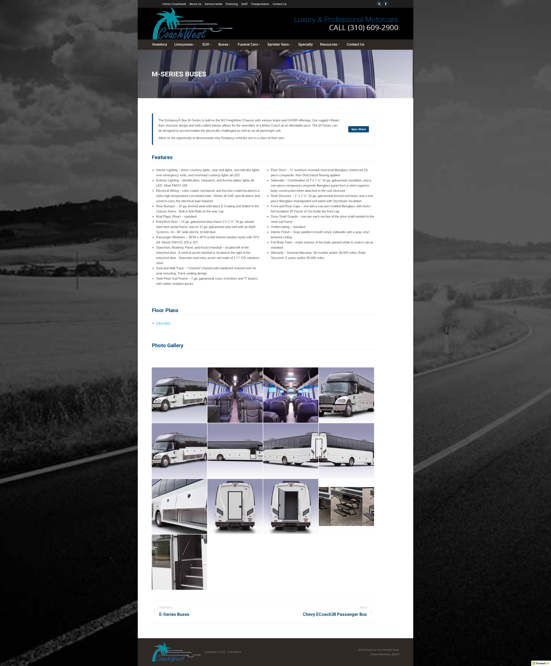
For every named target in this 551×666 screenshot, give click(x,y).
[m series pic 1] (347, 395)
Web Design (365, 649)
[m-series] (179, 395)
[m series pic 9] (347, 507)
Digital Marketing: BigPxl (385, 654)
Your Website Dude (388, 649)
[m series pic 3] (235, 451)
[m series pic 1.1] (235, 395)
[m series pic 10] (179, 562)
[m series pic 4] (291, 451)
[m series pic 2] (179, 451)
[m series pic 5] (347, 451)
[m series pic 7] (235, 507)
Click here (163, 323)
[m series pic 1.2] (291, 395)
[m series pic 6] (179, 507)
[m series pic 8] (291, 507)
